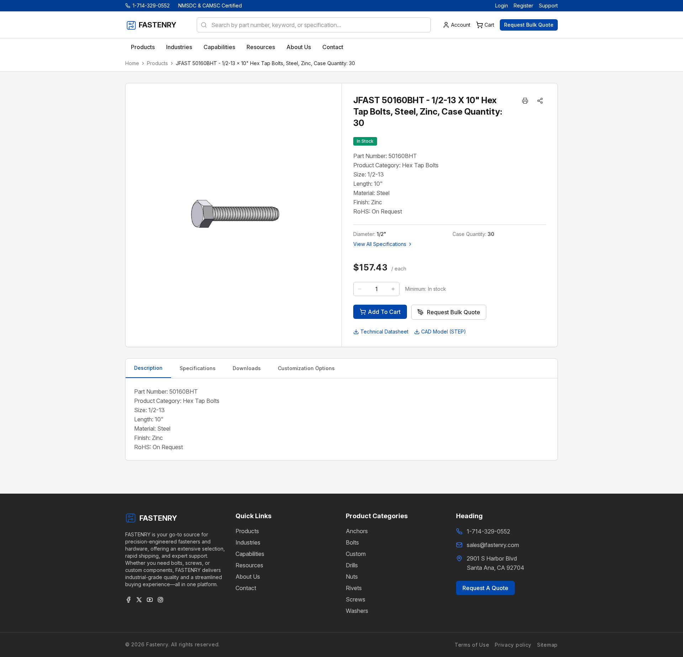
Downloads (247, 368)
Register (523, 5)
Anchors (357, 531)
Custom (356, 553)
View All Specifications (379, 244)
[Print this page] (525, 101)
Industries (247, 542)
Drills (352, 565)
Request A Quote (485, 588)
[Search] (201, 24)
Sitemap (547, 644)
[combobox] (314, 24)
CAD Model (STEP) (443, 331)
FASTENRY (158, 518)
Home (132, 63)
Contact (245, 588)
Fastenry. (156, 644)
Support (548, 5)
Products (157, 63)
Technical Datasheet (384, 331)
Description (148, 368)
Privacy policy (513, 644)
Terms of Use (472, 644)
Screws (355, 599)
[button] (540, 101)
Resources (249, 565)
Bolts (352, 542)
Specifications (198, 368)
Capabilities (249, 553)
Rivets (354, 588)
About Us (247, 576)
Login (501, 5)
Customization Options (306, 368)
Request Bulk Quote (529, 25)
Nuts (352, 576)
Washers (357, 610)
